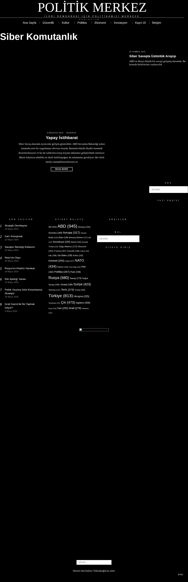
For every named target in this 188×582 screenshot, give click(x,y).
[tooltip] (171, 11)
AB (52, 227)
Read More (61, 169)
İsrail (75, 308)
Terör (67, 289)
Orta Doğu (75, 267)
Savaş (76, 278)
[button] (184, 189)
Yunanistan (54, 303)
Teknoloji (54, 290)
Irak (52, 255)
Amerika (55, 233)
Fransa (60, 251)
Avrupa (71, 232)
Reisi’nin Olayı (13, 257)
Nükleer (62, 267)
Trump (80, 290)
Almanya (84, 227)
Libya (69, 261)
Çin (68, 302)
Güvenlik (71, 133)
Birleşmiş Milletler (78, 238)
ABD (67, 226)
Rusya (58, 277)
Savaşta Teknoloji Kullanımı (20, 247)
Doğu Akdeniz (68, 246)
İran (62, 308)
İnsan (52, 308)
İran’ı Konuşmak (14, 236)
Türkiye (60, 295)
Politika (62, 271)
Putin (75, 272)
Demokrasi (61, 241)
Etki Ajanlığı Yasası (15, 279)
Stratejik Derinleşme (16, 225)
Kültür (78, 255)
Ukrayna (81, 296)
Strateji (67, 284)
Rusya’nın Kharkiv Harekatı (20, 268)
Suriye (82, 284)
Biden (63, 237)
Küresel (56, 260)
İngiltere (83, 302)
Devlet (76, 242)
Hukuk (84, 251)
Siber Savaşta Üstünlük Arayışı (152, 56)
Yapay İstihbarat (62, 137)
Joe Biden (64, 255)
